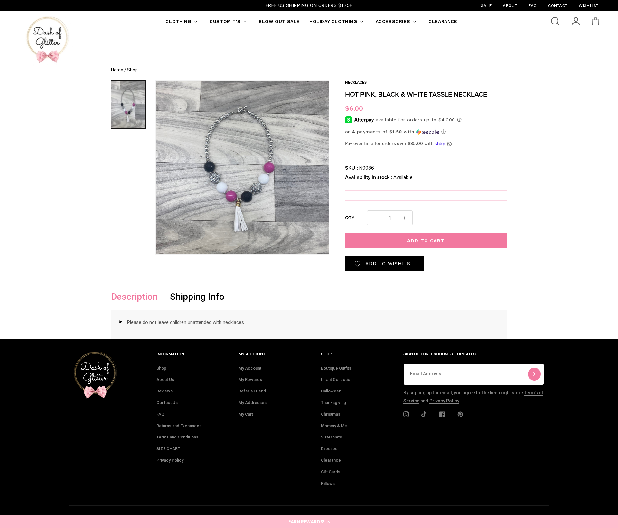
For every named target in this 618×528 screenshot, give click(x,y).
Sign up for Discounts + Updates (439, 354)
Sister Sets (331, 437)
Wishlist (589, 5)
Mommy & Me (334, 425)
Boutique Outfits (336, 368)
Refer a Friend (252, 391)
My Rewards (250, 379)
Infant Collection (336, 379)
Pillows (328, 483)
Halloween (331, 391)
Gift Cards (330, 471)
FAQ (160, 414)
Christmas (330, 414)
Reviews (164, 391)
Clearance (331, 460)
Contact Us (167, 402)
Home (117, 69)
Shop (161, 368)
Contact (557, 5)
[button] (309, 521)
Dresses (329, 448)
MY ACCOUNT (252, 354)
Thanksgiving (333, 402)
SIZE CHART (168, 448)
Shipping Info (197, 296)
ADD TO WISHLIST (389, 264)
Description (134, 296)
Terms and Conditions (177, 437)
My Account (250, 368)
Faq (533, 5)
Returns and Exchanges (178, 425)
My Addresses (253, 402)
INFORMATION (170, 354)
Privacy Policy (169, 460)
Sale (486, 5)
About (510, 5)
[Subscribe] (534, 374)
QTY (350, 218)
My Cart (246, 414)
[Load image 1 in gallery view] (128, 104)
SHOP (326, 354)
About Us (165, 379)
